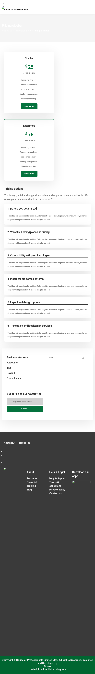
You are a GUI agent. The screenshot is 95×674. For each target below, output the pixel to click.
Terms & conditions (55, 484)
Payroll (11, 373)
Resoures (24, 442)
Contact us (55, 493)
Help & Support (57, 478)
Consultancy (14, 378)
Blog (29, 489)
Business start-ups (17, 357)
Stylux (47, 666)
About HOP (10, 442)
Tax (9, 367)
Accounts (12, 362)
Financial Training (32, 484)
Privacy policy (57, 489)
